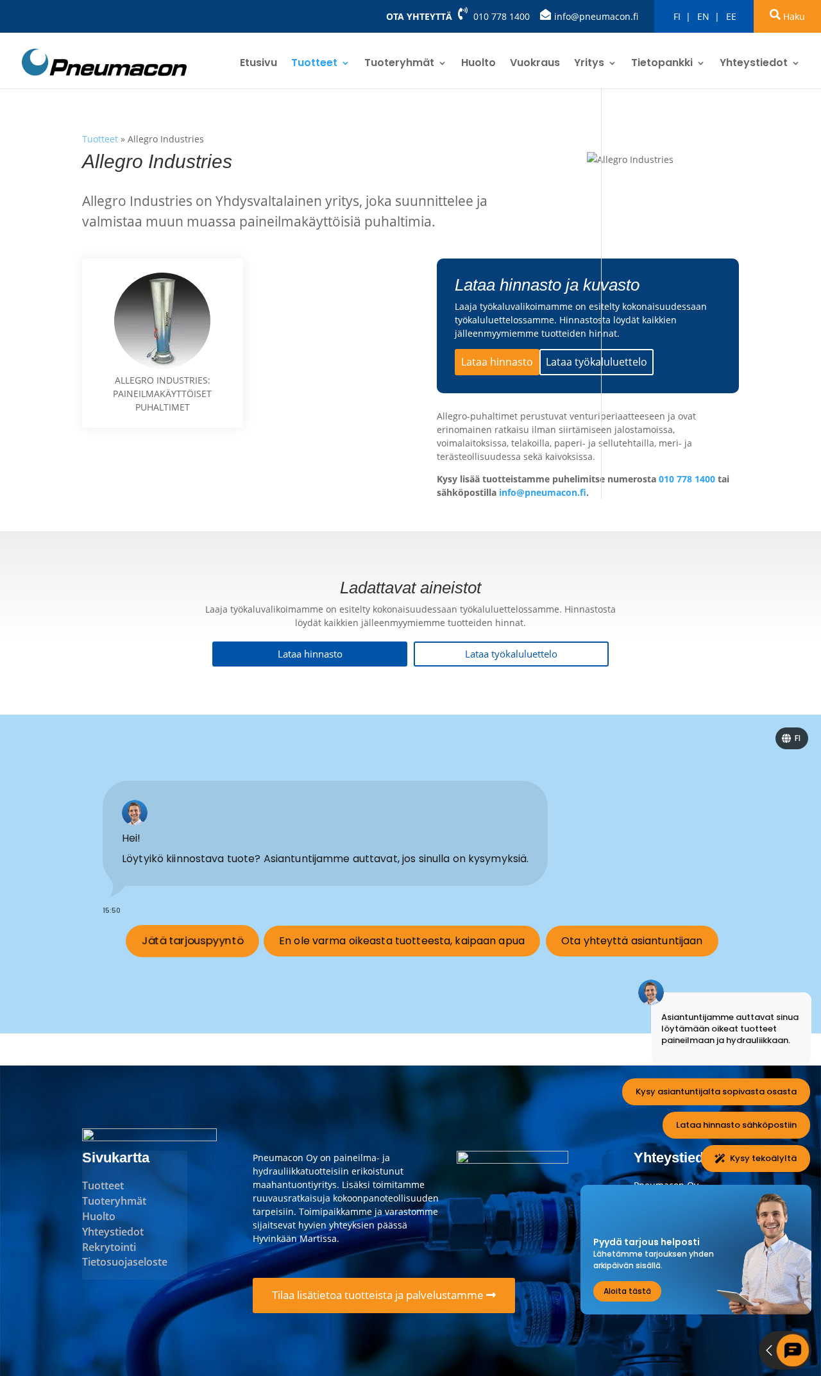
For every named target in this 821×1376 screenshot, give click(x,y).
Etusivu (258, 64)
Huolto (478, 64)
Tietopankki (662, 64)
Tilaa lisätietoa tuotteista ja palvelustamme (379, 1294)
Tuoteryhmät (399, 64)
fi (677, 16)
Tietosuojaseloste (124, 1262)
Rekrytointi (109, 1247)
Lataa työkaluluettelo (596, 362)
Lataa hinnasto (497, 362)
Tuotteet (314, 64)
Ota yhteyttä (419, 16)
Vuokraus (535, 64)
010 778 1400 (501, 16)
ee (731, 16)
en (703, 16)
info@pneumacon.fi (596, 16)
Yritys (589, 64)
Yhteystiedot (754, 64)
